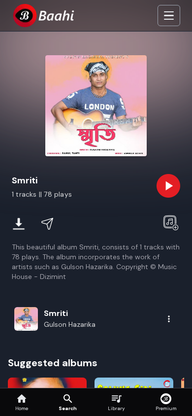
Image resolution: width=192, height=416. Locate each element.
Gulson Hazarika (70, 324)
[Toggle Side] (169, 16)
